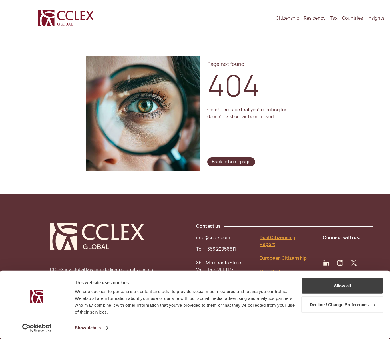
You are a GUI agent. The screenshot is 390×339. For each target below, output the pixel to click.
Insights (375, 18)
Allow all (342, 285)
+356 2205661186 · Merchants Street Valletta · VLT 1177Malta (219, 262)
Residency (314, 18)
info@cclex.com (213, 238)
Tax (333, 18)
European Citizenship (283, 258)
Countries (352, 18)
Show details (88, 327)
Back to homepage (231, 162)
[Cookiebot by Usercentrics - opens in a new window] (37, 328)
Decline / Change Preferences (339, 304)
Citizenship (287, 18)
